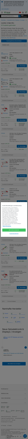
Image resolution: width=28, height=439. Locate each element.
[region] (14, 219)
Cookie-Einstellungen (13, 233)
